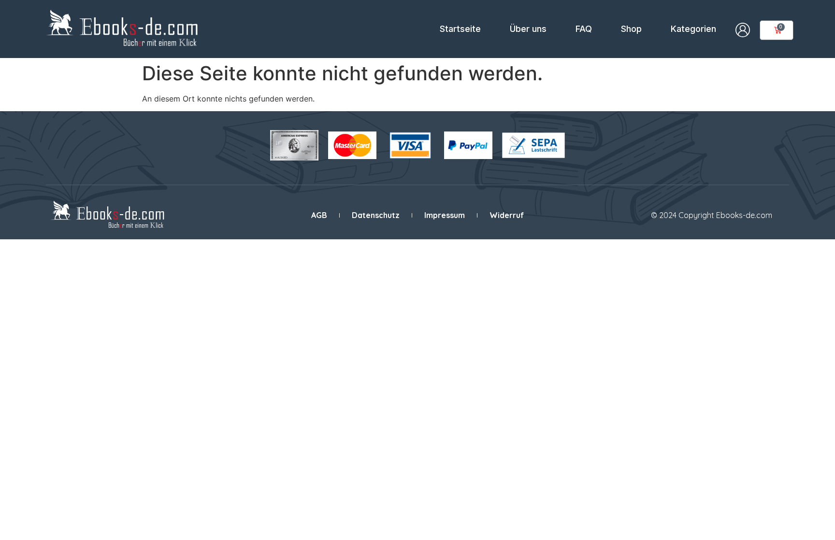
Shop (631, 29)
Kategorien (693, 29)
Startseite (460, 29)
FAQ (584, 29)
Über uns (528, 29)
